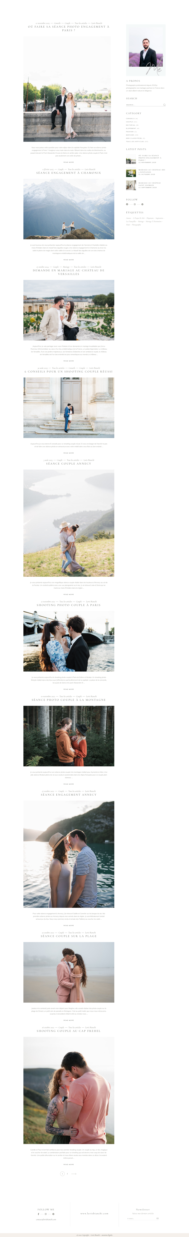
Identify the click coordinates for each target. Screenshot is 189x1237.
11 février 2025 (48, 169)
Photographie (136, 224)
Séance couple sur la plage (69, 936)
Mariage (66, 267)
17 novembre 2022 (48, 601)
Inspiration (159, 218)
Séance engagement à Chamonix (68, 173)
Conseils (57, 23)
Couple (67, 23)
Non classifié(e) (134, 138)
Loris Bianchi (96, 23)
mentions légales (107, 1235)
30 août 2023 (43, 368)
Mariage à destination (153, 221)
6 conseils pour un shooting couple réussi (69, 371)
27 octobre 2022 (48, 791)
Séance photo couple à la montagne (69, 700)
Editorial (131, 125)
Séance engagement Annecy (69, 794)
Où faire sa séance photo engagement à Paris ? (150, 158)
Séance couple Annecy (68, 463)
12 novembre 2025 (43, 23)
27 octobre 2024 (42, 267)
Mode (128, 224)
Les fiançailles (131, 221)
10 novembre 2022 (48, 696)
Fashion (130, 131)
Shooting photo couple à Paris (69, 605)
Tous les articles (81, 23)
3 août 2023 (48, 460)
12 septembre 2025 (148, 187)
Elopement (131, 128)
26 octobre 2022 (48, 1027)
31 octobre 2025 (147, 174)
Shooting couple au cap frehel (69, 1031)
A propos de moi (138, 218)
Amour (128, 218)
